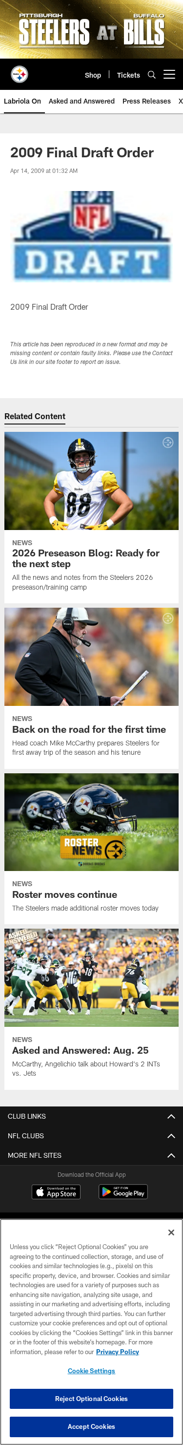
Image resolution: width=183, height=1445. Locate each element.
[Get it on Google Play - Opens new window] (123, 1197)
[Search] (152, 74)
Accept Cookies (91, 1426)
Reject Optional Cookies (91, 1398)
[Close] (171, 1232)
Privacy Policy (117, 1352)
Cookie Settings (92, 1371)
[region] (91, 1332)
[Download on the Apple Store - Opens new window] (56, 1193)
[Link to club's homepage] (19, 70)
